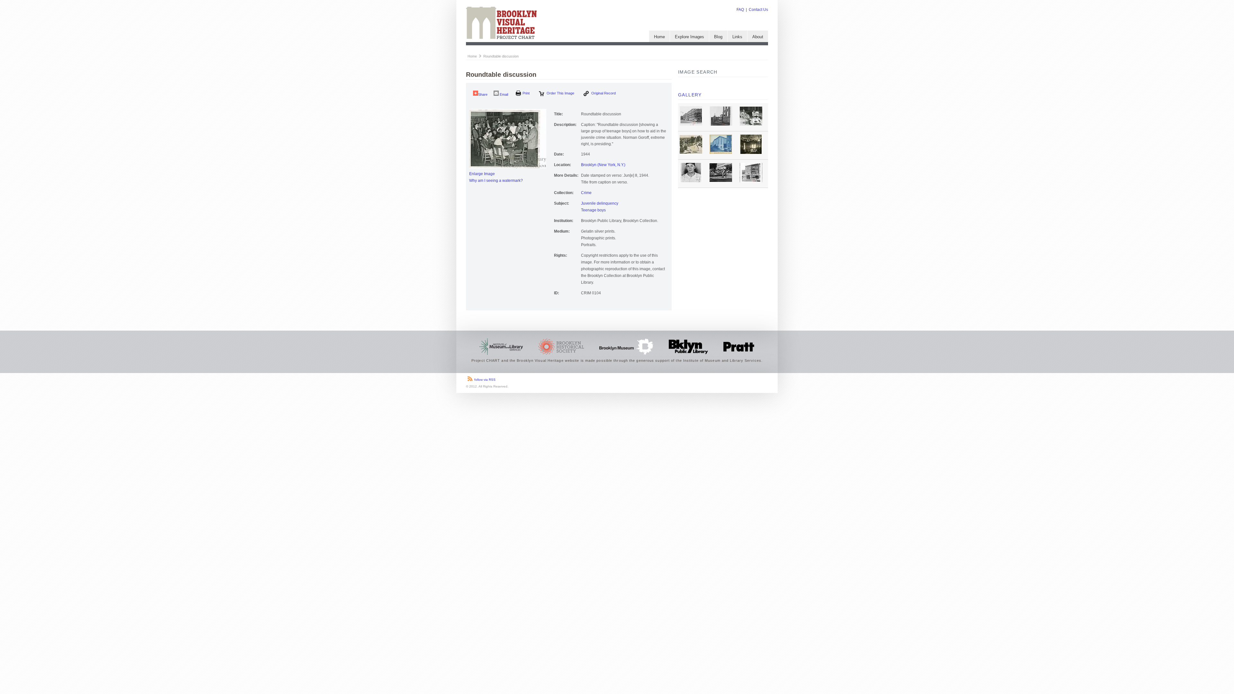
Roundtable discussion (501, 56)
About (757, 36)
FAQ (740, 9)
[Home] (501, 37)
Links (737, 36)
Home (659, 36)
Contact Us (758, 9)
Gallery (690, 94)
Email (503, 94)
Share (482, 94)
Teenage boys (593, 210)
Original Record (603, 93)
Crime (586, 193)
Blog (718, 36)
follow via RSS (485, 379)
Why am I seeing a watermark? (496, 180)
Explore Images (689, 36)
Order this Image (560, 93)
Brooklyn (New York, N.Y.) (603, 165)
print (526, 93)
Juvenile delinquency (599, 203)
